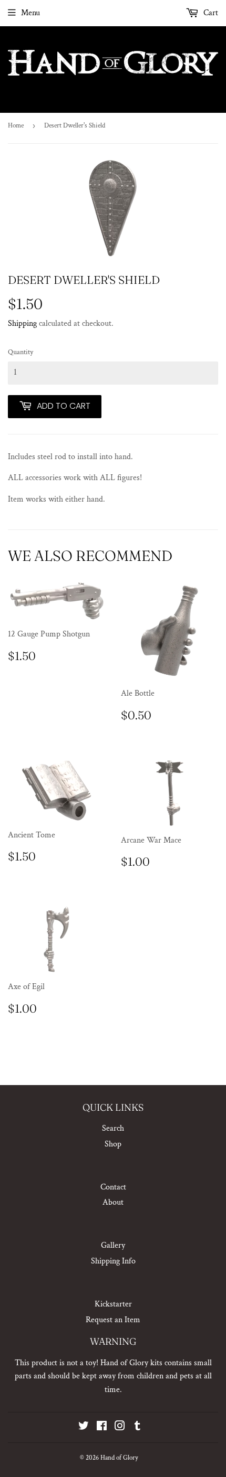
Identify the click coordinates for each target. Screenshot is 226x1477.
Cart (209, 12)
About (113, 1202)
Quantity (20, 352)
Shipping (22, 323)
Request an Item (113, 1319)
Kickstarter (113, 1304)
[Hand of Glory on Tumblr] (137, 1427)
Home (16, 125)
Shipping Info (113, 1261)
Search (113, 1128)
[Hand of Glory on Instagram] (120, 1427)
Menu (30, 12)
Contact (113, 1187)
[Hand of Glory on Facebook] (101, 1427)
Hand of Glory (119, 1457)
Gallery (113, 1245)
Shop (113, 1144)
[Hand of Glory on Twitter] (83, 1427)
